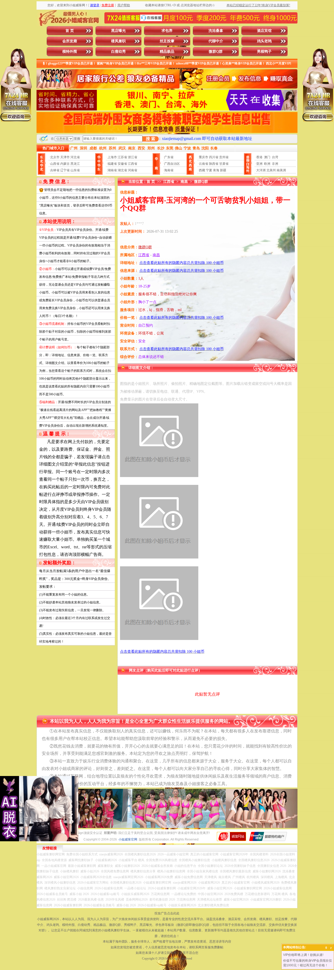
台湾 (275, 157)
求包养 (167, 31)
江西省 (132, 164)
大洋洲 (261, 170)
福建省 (112, 164)
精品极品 (167, 52)
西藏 (202, 170)
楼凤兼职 (118, 41)
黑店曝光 (118, 31)
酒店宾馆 (264, 31)
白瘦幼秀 (118, 52)
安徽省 (122, 164)
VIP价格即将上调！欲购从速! (303, 955)
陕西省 (213, 164)
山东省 (75, 170)
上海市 (112, 157)
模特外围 (69, 52)
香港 (259, 157)
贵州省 (224, 157)
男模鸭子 (264, 52)
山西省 (54, 164)
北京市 (54, 157)
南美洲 (281, 170)
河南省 (132, 170)
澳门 (267, 157)
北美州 (271, 170)
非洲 (275, 164)
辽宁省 (65, 170)
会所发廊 (69, 41)
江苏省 (122, 157)
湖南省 (112, 170)
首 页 (69, 31)
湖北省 (122, 170)
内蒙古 (65, 164)
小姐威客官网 (127, 839)
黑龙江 (75, 164)
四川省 (213, 157)
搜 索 (150, 139)
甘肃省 (224, 164)
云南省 (203, 164)
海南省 (169, 170)
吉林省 (54, 170)
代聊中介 (215, 41)
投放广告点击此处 (167, 913)
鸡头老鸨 (264, 41)
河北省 (75, 157)
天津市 (65, 157)
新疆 (223, 170)
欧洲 (267, 164)
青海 (216, 170)
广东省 (169, 157)
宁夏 (209, 170)
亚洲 (259, 164)
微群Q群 (216, 52)
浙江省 (132, 157)
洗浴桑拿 (215, 31)
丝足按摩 (167, 41)
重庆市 (203, 157)
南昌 (184, 182)
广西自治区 (172, 164)
